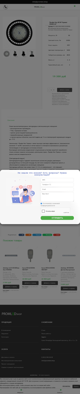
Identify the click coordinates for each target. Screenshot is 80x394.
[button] (78, 172)
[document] (40, 197)
